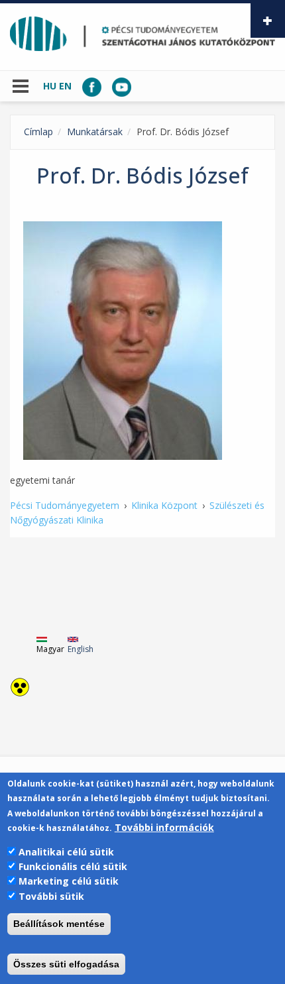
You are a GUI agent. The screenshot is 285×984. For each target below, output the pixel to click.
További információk (164, 827)
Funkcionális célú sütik (73, 866)
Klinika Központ (164, 505)
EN (65, 86)
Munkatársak (95, 131)
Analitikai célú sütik (66, 852)
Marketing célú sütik (69, 881)
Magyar (50, 649)
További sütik (51, 896)
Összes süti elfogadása (66, 964)
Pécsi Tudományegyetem (64, 505)
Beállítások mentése (59, 923)
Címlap (38, 131)
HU (49, 86)
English (80, 649)
